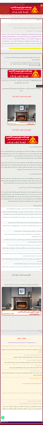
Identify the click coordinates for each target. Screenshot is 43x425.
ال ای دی (4, 80)
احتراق (5, 211)
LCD (15, 80)
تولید (29, 234)
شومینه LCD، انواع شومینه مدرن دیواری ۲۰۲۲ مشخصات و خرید (28, 406)
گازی (18, 80)
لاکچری (33, 284)
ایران (15, 83)
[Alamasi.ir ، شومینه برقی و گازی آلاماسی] (24, 13)
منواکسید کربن (22, 234)
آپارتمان (34, 225)
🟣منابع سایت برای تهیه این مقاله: (34, 65)
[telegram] (7, 422)
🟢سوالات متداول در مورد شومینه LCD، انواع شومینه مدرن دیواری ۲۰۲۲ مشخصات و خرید (25, 64)
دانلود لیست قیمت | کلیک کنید (21, 96)
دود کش (23, 169)
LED (12, 80)
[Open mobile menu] (41, 5)
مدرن (26, 153)
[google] (3, 422)
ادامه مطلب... (39, 331)
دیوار (26, 196)
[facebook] (1, 422)
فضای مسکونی (12, 266)
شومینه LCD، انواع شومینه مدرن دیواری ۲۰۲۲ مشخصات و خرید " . (32, 383)
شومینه (26, 80)
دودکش (32, 174)
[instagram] (6, 422)
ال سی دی (9, 80)
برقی (24, 80)
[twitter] (2, 422)
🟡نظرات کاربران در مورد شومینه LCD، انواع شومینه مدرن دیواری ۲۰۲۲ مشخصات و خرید (25, 62)
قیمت (9, 284)
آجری (38, 211)
